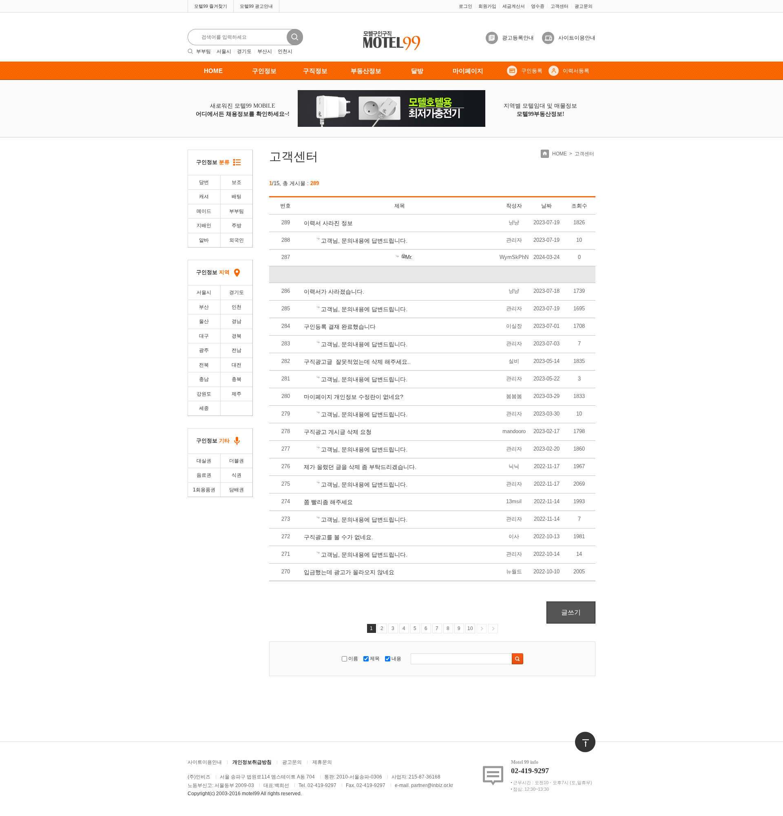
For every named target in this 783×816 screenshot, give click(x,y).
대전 (236, 365)
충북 (236, 379)
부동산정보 (366, 70)
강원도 (204, 394)
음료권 (204, 475)
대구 (204, 336)
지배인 (204, 225)
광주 (204, 350)
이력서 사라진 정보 (328, 223)
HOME (213, 70)
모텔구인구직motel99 (386, 31)
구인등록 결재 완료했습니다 (340, 326)
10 (470, 628)
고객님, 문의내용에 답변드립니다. (364, 240)
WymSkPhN (514, 257)
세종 (204, 408)
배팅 (236, 196)
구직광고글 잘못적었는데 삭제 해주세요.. (357, 361)
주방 (236, 225)
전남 (236, 350)
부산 (204, 307)
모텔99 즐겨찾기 (210, 6)
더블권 (236, 461)
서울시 (224, 51)
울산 (204, 321)
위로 (580, 736)
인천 (236, 307)
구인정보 (264, 70)
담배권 (236, 490)
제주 (236, 394)
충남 (204, 379)
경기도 (244, 51)
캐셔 (204, 196)
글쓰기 (571, 612)
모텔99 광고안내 (256, 6)
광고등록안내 (518, 38)
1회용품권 (204, 490)
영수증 (537, 6)
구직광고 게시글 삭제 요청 (338, 432)
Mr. (409, 257)
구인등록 (531, 71)
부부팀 (203, 51)
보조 (236, 182)
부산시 (264, 51)
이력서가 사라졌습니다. (334, 291)
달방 (417, 70)
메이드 (204, 211)
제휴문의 (322, 762)
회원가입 (487, 6)
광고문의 (584, 6)
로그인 (465, 6)
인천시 (285, 51)
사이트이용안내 (576, 38)
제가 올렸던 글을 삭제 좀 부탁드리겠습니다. (360, 467)
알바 (204, 240)
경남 (236, 321)
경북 (236, 336)
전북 (204, 365)
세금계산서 (513, 6)
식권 (236, 475)
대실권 (204, 461)
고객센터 (559, 6)
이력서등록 (576, 71)
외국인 (236, 240)
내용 (396, 658)
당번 (204, 182)
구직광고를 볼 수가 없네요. (338, 537)
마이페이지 (468, 70)
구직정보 (315, 70)
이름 (353, 658)
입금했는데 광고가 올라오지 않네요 (349, 572)
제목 (375, 658)
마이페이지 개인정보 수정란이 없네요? (353, 397)
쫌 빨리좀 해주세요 (328, 502)
